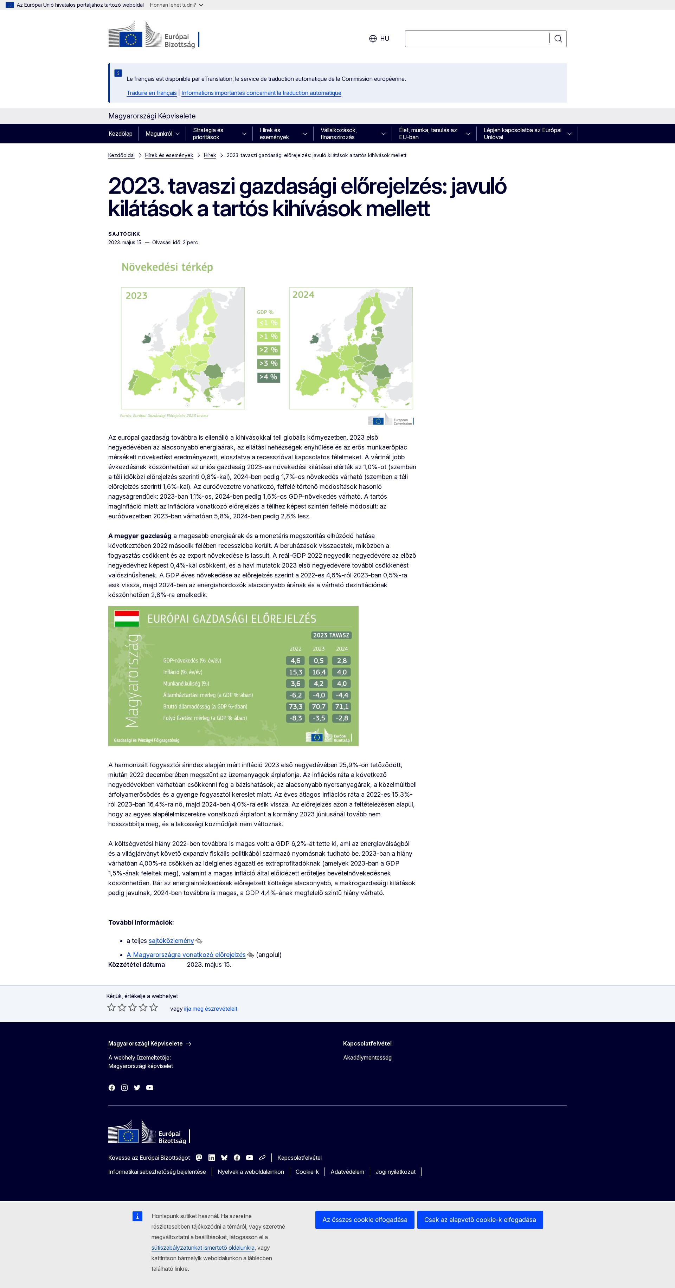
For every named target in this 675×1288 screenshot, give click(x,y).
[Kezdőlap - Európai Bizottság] (165, 35)
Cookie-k (307, 1171)
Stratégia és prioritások (208, 134)
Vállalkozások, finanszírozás (339, 134)
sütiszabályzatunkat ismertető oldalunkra (203, 1247)
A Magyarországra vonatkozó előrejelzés (186, 954)
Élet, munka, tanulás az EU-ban (428, 134)
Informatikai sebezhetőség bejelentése (157, 1171)
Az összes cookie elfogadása (364, 1219)
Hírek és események (274, 134)
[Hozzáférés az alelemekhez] (180, 133)
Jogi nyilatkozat (396, 1171)
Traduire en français (152, 92)
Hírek (210, 155)
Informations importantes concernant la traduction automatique (261, 92)
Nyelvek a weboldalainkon (251, 1171)
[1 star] (111, 1007)
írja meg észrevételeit (210, 1008)
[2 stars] (116, 1007)
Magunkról (159, 133)
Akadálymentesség (367, 1057)
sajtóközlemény (171, 940)
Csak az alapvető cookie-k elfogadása (480, 1219)
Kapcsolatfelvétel (299, 1157)
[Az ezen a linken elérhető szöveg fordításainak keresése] (198, 941)
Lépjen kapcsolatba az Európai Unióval (522, 134)
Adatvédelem (347, 1171)
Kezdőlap (121, 133)
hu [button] (385, 38)
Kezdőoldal (121, 155)
